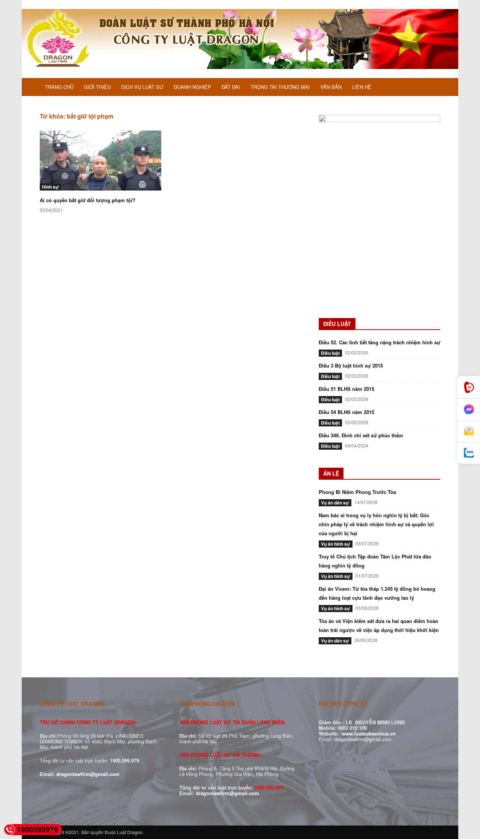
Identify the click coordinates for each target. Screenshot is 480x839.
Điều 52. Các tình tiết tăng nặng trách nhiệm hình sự (379, 342)
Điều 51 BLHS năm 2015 (346, 388)
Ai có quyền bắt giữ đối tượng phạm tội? (87, 200)
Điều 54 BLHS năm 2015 (346, 412)
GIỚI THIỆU (97, 86)
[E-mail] (469, 431)
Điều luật (330, 353)
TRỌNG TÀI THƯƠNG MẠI (280, 86)
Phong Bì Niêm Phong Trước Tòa (357, 491)
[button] (431, 87)
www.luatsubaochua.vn (369, 733)
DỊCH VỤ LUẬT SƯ (142, 86)
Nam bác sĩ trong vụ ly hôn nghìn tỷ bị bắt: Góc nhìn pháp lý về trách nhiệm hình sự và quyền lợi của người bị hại (376, 524)
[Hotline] (469, 387)
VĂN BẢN (331, 86)
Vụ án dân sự (335, 502)
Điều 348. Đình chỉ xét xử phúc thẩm (361, 435)
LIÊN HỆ (361, 86)
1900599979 (37, 829)
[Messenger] (469, 409)
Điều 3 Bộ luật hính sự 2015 (351, 365)
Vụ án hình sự (335, 543)
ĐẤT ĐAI (231, 86)
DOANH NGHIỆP (192, 86)
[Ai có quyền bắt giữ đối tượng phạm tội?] (100, 161)
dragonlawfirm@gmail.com (88, 773)
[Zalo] (469, 453)
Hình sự (50, 186)
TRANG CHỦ (59, 86)
